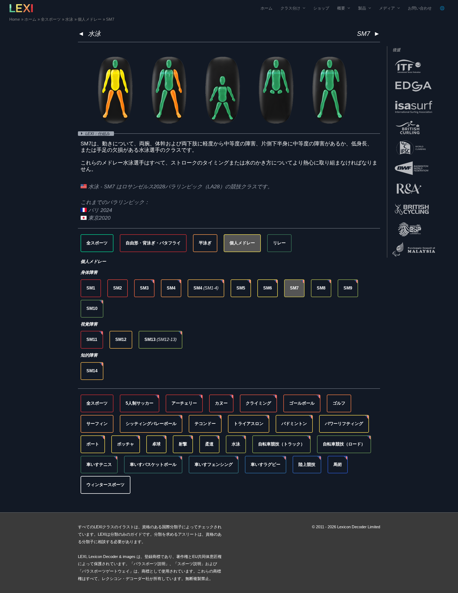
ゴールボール (302, 403)
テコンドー (205, 423)
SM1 (90, 288)
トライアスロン (248, 423)
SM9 (348, 288)
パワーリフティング (344, 423)
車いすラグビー (265, 464)
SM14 (92, 371)
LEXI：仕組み (98, 133)
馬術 (337, 464)
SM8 (321, 288)
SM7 (294, 288)
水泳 (94, 33)
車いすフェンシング (214, 464)
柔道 (209, 444)
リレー (279, 243)
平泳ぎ (205, 243)
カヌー (221, 403)
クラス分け (290, 8)
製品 (362, 8)
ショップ (321, 8)
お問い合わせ (420, 8)
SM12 (120, 339)
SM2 (117, 288)
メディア (387, 8)
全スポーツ (97, 243)
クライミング (258, 403)
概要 (341, 8)
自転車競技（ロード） (344, 444)
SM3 (144, 288)
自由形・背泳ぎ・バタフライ (153, 243)
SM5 (240, 288)
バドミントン (294, 423)
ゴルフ (339, 403)
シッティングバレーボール (151, 423)
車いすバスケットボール (153, 464)
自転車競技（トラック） (281, 444)
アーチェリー (184, 403)
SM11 (91, 339)
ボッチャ (125, 444)
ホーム (266, 8)
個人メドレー (242, 243)
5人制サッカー (139, 403)
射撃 (183, 444)
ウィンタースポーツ (105, 484)
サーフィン (97, 423)
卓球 (156, 444)
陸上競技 (306, 464)
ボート (92, 444)
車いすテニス (99, 464)
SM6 (267, 288)
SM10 (92, 308)
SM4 (171, 288)
